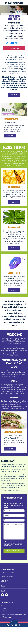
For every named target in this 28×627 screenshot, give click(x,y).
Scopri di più (9, 135)
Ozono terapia (4, 610)
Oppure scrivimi (15, 48)
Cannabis (3, 608)
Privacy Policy (19, 614)
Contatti (3, 586)
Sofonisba (8, 617)
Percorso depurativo (11, 119)
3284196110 (15, 43)
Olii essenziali (4, 606)
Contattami (14, 94)
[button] (2, 2)
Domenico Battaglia (14, 2)
